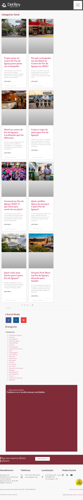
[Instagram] (16, 320)
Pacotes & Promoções (16, 368)
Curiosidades (13, 339)
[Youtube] (24, 320)
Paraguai (12, 370)
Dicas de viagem (14, 341)
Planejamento (13, 372)
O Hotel (11, 362)
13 (32, 305)
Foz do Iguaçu (13, 347)
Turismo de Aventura (15, 378)
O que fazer (12, 364)
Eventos (11, 345)
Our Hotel (12, 366)
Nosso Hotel (13, 358)
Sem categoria (13, 374)
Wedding (12, 380)
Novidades (12, 360)
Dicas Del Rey (13, 343)
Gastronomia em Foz (15, 349)
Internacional (13, 354)
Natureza (12, 356)
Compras (12, 337)
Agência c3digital (78, 494)
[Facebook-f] (8, 320)
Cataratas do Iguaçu (15, 335)
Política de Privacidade (76, 489)
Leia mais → (8, 81)
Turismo (11, 376)
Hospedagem (13, 352)
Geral (10, 351)
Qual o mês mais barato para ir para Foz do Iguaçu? (13, 275)
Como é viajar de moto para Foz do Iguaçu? (39, 132)
